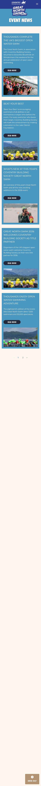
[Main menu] (37, 4)
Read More (12, 70)
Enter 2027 (32, 780)
